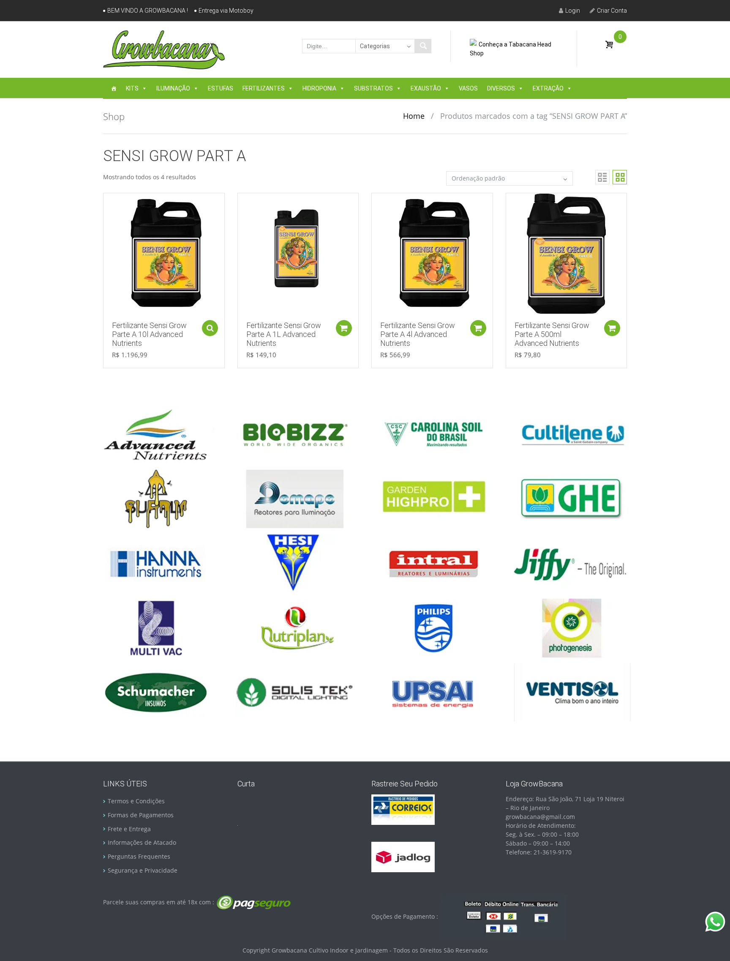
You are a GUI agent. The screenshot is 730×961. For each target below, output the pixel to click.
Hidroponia (319, 88)
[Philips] (433, 627)
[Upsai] (433, 692)
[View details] (164, 253)
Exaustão (426, 88)
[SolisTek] (294, 692)
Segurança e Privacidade (142, 870)
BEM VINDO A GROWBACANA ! (147, 10)
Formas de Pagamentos (141, 815)
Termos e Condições (136, 801)
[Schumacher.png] (156, 692)
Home (414, 116)
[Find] (422, 46)
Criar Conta (612, 10)
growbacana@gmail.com (540, 817)
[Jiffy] (572, 563)
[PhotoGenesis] (572, 627)
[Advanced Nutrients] (156, 434)
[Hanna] (156, 563)
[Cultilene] (572, 434)
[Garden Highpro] (433, 498)
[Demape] (294, 498)
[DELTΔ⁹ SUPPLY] (156, 498)
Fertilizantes (263, 88)
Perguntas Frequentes (139, 856)
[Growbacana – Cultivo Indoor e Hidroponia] (164, 49)
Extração (548, 88)
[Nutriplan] (294, 627)
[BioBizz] (294, 434)
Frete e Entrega (129, 829)
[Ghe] (572, 498)
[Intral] (433, 563)
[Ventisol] (572, 692)
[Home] (113, 88)
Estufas (220, 88)
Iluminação (173, 88)
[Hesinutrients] (294, 563)
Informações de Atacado (142, 842)
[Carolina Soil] (433, 434)
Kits (132, 88)
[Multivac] (156, 627)
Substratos (373, 88)
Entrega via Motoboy (226, 10)
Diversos (501, 88)
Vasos (468, 88)
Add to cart (210, 328)
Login (572, 10)
